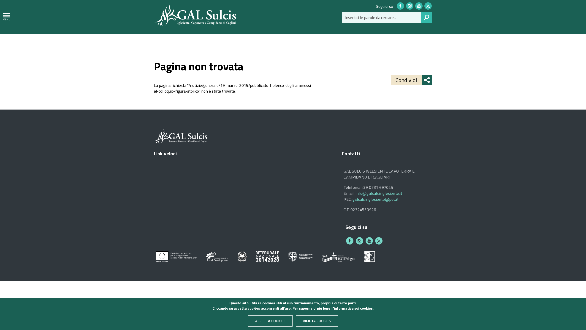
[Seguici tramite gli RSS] (428, 6)
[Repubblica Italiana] (242, 256)
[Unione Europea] (176, 256)
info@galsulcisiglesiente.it (378, 193)
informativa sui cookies (353, 308)
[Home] (195, 15)
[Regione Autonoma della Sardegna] (300, 256)
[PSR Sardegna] (338, 256)
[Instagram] (409, 6)
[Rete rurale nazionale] (267, 256)
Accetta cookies (270, 321)
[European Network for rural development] (217, 256)
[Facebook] (400, 6)
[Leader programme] (369, 256)
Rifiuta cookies (317, 321)
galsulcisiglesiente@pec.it (376, 199)
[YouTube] (419, 6)
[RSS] (379, 241)
